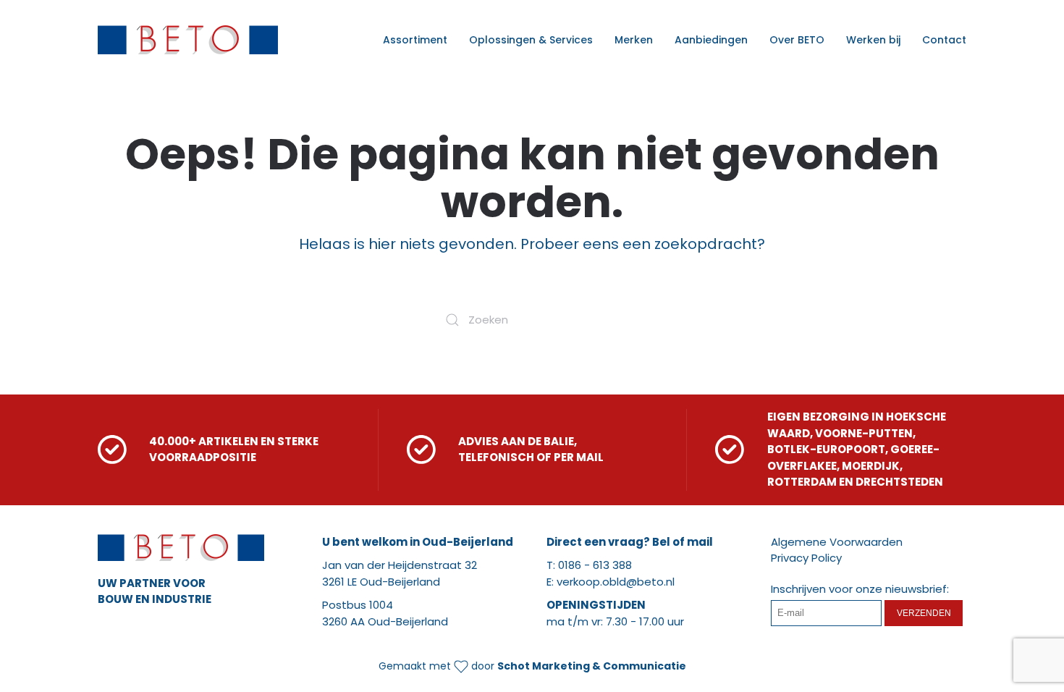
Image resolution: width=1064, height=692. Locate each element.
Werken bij (873, 40)
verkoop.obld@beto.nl (616, 581)
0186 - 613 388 (595, 565)
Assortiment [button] (415, 40)
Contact (944, 40)
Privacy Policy (806, 557)
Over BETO (796, 40)
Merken (634, 40)
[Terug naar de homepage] (188, 40)
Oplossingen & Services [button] (531, 40)
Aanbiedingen (711, 40)
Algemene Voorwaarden (837, 541)
